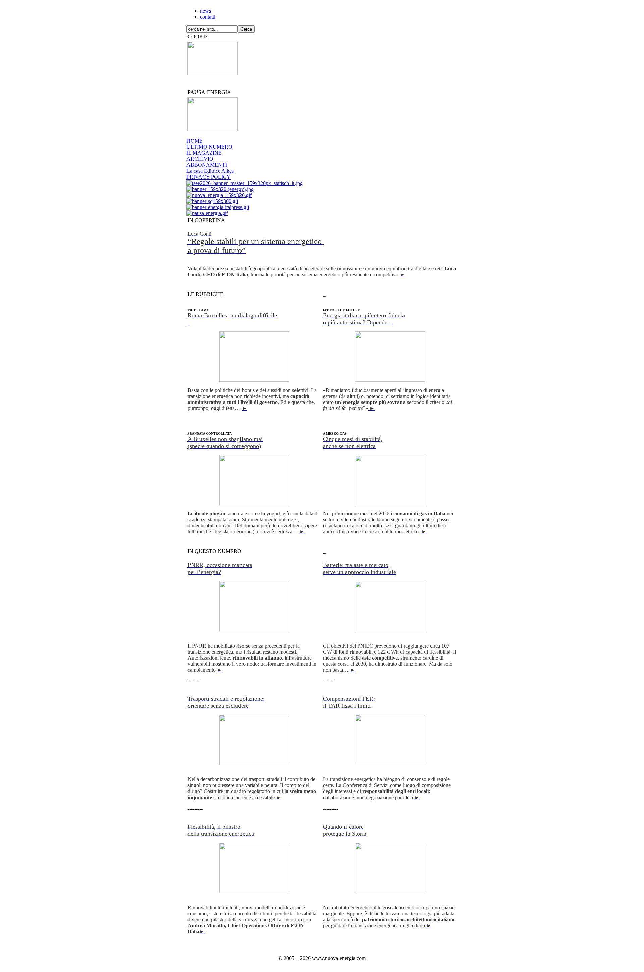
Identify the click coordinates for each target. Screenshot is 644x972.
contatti (207, 17)
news (205, 11)
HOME (194, 141)
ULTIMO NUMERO (209, 147)
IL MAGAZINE (204, 153)
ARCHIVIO (199, 159)
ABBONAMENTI (206, 165)
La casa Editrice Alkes (210, 171)
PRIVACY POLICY (208, 177)
